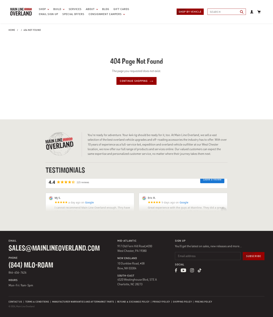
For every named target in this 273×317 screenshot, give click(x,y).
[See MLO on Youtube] (183, 271)
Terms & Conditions (37, 301)
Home (12, 30)
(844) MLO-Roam (31, 265)
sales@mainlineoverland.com (54, 248)
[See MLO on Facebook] (176, 271)
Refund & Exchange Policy (133, 301)
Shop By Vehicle (190, 11)
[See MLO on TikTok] (199, 271)
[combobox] (226, 12)
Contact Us (15, 301)
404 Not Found (32, 30)
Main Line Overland (25, 306)
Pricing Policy (203, 301)
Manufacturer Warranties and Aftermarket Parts (83, 301)
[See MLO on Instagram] (192, 271)
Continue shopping (134, 80)
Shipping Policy (182, 301)
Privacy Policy (161, 301)
